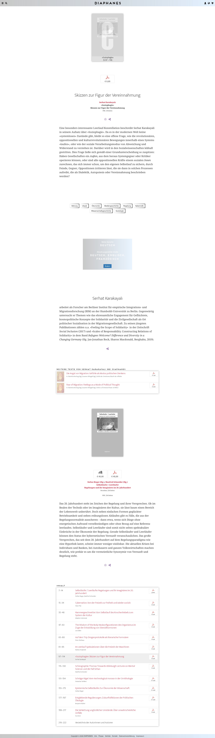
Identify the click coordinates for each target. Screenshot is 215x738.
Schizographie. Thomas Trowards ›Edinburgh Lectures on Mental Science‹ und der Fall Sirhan (105, 667)
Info (95, 736)
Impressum (140, 736)
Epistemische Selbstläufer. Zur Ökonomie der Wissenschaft (102, 688)
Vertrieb (108, 736)
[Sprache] (209, 3)
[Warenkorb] (212, 3)
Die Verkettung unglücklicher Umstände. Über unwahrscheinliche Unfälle (105, 711)
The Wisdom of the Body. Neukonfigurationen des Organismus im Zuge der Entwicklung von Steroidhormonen (105, 626)
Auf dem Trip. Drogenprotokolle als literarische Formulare (101, 637)
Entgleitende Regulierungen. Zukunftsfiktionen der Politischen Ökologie (104, 699)
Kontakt (114, 736)
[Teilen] (109, 119)
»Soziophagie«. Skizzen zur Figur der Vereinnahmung (99, 656)
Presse (101, 736)
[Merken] (105, 119)
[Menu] (3, 3)
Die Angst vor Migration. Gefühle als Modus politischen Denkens (95, 373)
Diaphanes (107, 3)
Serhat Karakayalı (107, 102)
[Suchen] (6, 3)
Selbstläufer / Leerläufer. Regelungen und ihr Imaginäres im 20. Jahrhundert (104, 591)
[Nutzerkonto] (205, 3)
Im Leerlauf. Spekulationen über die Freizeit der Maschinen (102, 647)
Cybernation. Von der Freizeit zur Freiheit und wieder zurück (102, 603)
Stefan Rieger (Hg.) (95, 482)
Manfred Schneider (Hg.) (116, 482)
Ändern (107, 266)
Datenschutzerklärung (127, 736)
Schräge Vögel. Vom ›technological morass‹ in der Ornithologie (104, 678)
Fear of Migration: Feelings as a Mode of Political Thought (93, 385)
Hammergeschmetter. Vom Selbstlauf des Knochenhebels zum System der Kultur (104, 613)
